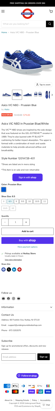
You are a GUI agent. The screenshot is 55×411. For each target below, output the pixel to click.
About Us (8, 400)
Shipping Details (22, 400)
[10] (30, 204)
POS (16, 406)
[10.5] (37, 204)
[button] (6, 95)
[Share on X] (9, 269)
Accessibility (45, 400)
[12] (13, 211)
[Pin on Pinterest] (19, 269)
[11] (45, 204)
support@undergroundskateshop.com (25, 325)
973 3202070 (15, 330)
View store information (13, 260)
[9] (16, 204)
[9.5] (23, 204)
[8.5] (10, 204)
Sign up (44, 356)
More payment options (28, 247)
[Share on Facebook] (3, 269)
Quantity (5, 216)
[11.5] (5, 211)
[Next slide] (52, 95)
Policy (34, 400)
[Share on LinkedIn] (14, 269)
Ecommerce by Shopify (31, 406)
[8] (4, 204)
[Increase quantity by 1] (26, 222)
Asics (6, 109)
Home (4, 32)
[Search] (50, 24)
